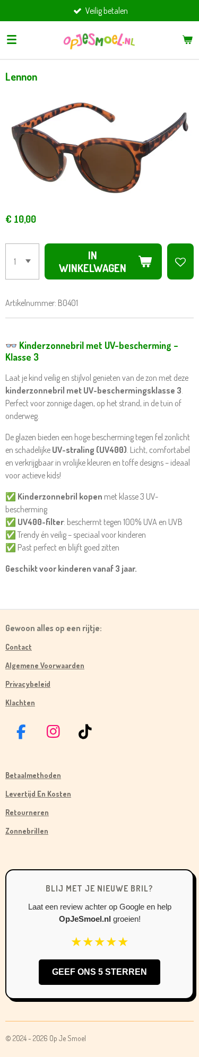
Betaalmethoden (33, 775)
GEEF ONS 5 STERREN (99, 971)
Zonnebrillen (26, 830)
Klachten (20, 702)
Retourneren (27, 812)
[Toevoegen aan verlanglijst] (180, 261)
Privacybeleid (27, 683)
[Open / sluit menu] (11, 39)
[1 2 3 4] (22, 261)
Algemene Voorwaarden (44, 665)
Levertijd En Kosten (38, 793)
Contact (18, 646)
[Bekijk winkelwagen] (187, 39)
